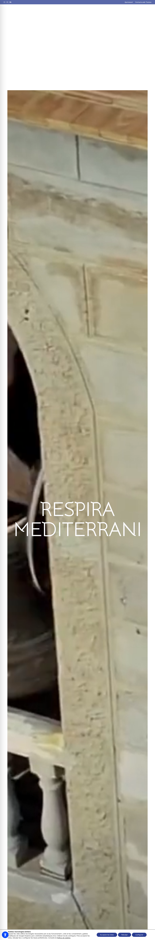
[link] (4, 2)
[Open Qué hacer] (75, 10)
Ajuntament (129, 2)
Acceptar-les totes (107, 935)
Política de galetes (63, 938)
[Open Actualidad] (126, 10)
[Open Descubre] (95, 10)
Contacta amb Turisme (143, 2)
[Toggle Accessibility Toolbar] (5, 934)
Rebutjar (124, 935)
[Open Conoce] (108, 10)
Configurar (139, 935)
